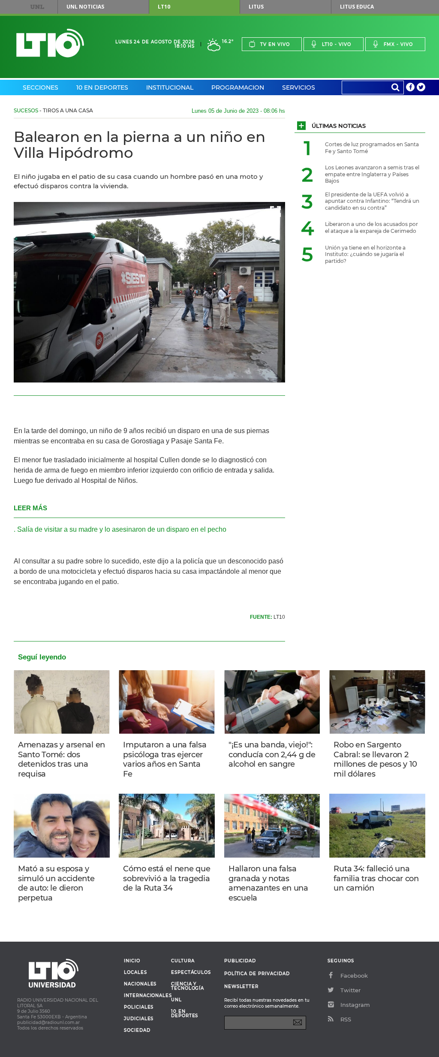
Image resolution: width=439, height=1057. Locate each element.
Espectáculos (191, 972)
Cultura (183, 961)
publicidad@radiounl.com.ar (48, 1022)
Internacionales (144, 996)
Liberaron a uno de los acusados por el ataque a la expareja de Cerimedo (371, 227)
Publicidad (240, 961)
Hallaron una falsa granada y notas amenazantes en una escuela (268, 883)
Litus (256, 6)
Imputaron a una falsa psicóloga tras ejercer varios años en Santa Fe (164, 759)
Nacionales (140, 984)
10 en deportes (184, 1013)
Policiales (138, 1007)
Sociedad (137, 1030)
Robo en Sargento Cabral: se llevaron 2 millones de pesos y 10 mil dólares (375, 759)
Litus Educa (357, 6)
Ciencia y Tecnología (187, 986)
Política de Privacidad (257, 973)
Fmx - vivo (398, 44)
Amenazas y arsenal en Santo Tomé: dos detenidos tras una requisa (61, 759)
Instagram (355, 1004)
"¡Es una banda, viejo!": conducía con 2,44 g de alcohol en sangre (272, 754)
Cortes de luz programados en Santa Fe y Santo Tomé (372, 147)
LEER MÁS (30, 508)
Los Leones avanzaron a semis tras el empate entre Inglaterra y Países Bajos (372, 174)
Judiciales (138, 1019)
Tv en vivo (275, 44)
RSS (345, 1019)
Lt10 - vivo (336, 44)
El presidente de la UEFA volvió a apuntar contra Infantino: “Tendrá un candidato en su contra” (372, 201)
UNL (37, 7)
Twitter (350, 990)
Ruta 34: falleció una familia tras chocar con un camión (376, 878)
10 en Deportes (102, 87)
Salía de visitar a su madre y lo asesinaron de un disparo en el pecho (121, 529)
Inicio (132, 961)
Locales (135, 972)
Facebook (354, 975)
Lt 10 (50, 43)
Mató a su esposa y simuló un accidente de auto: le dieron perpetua (56, 883)
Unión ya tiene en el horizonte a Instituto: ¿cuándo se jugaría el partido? (365, 254)
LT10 (164, 6)
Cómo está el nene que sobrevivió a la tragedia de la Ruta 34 (166, 878)
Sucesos (26, 110)
